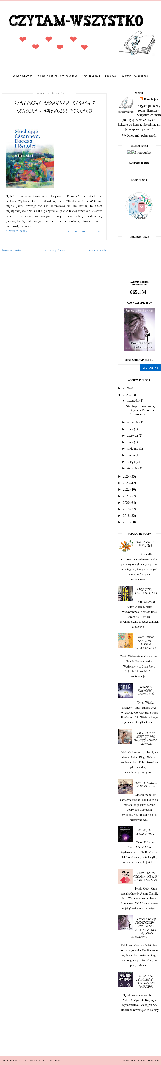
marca (131, 455)
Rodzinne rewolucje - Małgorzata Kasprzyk (145, 981)
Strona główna (22, 75)
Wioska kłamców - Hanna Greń (145, 690)
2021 (126, 496)
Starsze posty (97, 250)
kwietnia (133, 448)
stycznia (132, 468)
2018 (126, 515)
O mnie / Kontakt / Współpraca (58, 75)
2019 (126, 509)
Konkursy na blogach (135, 75)
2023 (126, 483)
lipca (130, 429)
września (133, 422)
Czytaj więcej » (17, 231)
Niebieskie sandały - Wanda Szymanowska (145, 642)
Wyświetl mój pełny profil (139, 135)
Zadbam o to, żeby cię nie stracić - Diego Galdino (145, 738)
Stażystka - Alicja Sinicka (145, 591)
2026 (126, 388)
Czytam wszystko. (36, 1060)
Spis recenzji (91, 75)
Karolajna (151, 99)
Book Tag (111, 75)
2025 (126, 395)
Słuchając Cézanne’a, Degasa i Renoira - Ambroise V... (140, 410)
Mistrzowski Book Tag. (146, 543)
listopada (133, 400)
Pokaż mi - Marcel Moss (145, 832)
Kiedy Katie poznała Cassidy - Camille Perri (145, 876)
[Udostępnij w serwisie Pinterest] (99, 232)
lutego (131, 462)
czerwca (133, 435)
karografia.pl (150, 1060)
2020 (126, 502)
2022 (126, 489)
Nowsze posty (11, 250)
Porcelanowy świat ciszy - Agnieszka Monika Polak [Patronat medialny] (143, 928)
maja (130, 442)
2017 (126, 522)
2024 (126, 476)
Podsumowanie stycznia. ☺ (146, 784)
